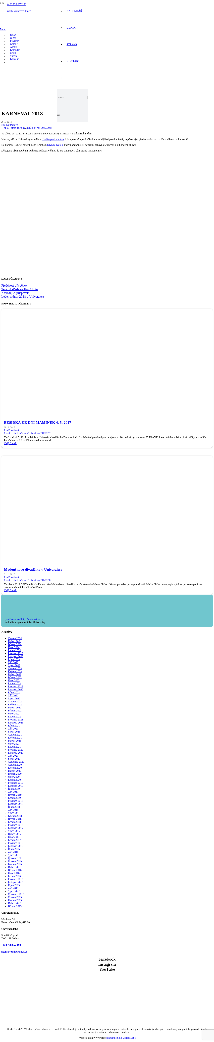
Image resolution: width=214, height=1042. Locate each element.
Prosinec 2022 (15, 686)
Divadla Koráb (55, 144)
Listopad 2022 (15, 689)
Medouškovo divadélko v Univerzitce (33, 569)
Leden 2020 (14, 779)
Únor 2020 (14, 776)
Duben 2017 (14, 833)
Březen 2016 (15, 870)
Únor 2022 (14, 713)
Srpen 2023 (14, 665)
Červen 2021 (15, 734)
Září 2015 (13, 888)
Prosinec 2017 (15, 824)
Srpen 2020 (14, 758)
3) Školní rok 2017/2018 (39, 127)
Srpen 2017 (14, 830)
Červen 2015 (15, 897)
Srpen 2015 (14, 891)
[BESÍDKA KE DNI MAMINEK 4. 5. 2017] (101, 412)
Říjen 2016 (14, 849)
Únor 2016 (14, 873)
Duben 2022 (14, 707)
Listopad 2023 (15, 656)
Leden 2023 (14, 683)
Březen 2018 (15, 818)
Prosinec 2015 (15, 879)
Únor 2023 (14, 680)
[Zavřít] (58, 115)
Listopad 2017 (15, 827)
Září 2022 (13, 695)
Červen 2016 (15, 861)
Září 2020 (13, 755)
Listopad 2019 (15, 785)
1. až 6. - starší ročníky (13, 127)
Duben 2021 (14, 740)
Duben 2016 (14, 867)
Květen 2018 (15, 815)
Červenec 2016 (16, 858)
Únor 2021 (14, 743)
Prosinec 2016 (15, 843)
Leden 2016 (14, 876)
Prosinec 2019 (15, 782)
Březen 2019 (15, 794)
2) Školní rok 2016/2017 (38, 433)
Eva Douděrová (9, 124)
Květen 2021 (15, 737)
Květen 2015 (15, 900)
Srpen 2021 (14, 731)
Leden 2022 (14, 716)
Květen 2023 (15, 671)
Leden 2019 (14, 797)
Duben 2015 (14, 903)
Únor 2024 (14, 647)
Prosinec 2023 (15, 653)
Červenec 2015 (16, 894)
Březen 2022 (15, 710)
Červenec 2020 (16, 761)
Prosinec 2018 (15, 800)
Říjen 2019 (14, 788)
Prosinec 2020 (15, 749)
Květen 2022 (15, 704)
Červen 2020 (15, 764)
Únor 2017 (14, 837)
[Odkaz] (29, 58)
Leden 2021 (14, 746)
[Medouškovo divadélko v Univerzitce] (101, 559)
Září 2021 (13, 728)
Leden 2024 (14, 650)
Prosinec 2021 (15, 719)
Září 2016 (13, 852)
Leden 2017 (14, 840)
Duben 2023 (14, 674)
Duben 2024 (14, 641)
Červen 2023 (15, 668)
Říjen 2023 (14, 659)
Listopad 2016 (15, 846)
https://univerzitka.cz (32, 619)
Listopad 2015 (15, 882)
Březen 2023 (15, 677)
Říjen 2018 (14, 806)
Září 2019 (13, 791)
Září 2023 (13, 662)
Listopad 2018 (15, 803)
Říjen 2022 (14, 692)
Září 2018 (13, 809)
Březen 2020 (15, 773)
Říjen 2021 (14, 725)
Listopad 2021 (15, 722)
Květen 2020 (15, 767)
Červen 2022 (15, 701)
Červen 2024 (15, 638)
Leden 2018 (14, 821)
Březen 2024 (15, 644)
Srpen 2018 (14, 812)
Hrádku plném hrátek (53, 139)
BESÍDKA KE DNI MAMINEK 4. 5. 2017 (37, 422)
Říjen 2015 (14, 885)
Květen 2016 (15, 864)
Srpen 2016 (14, 855)
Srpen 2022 (14, 698)
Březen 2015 (15, 906)
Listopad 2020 (15, 752)
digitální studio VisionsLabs (121, 1037)
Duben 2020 (14, 770)
